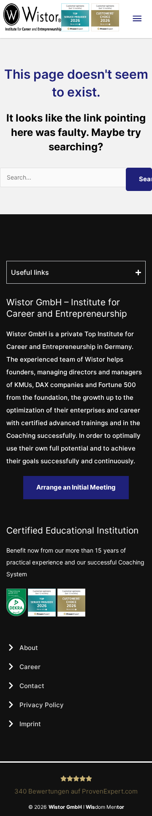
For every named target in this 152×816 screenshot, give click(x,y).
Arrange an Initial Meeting (76, 487)
